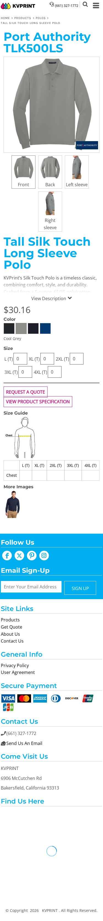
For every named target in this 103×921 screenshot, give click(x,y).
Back (50, 185)
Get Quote (11, 627)
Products (23, 18)
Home (5, 18)
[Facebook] (7, 555)
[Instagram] (44, 555)
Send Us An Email (24, 743)
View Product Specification (38, 402)
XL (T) (34, 359)
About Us (10, 634)
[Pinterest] (32, 555)
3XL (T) (11, 372)
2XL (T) (62, 359)
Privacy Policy (15, 665)
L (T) (8, 359)
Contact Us (12, 641)
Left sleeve (77, 185)
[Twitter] (19, 555)
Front (23, 185)
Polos (41, 18)
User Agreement (18, 672)
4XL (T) (40, 372)
